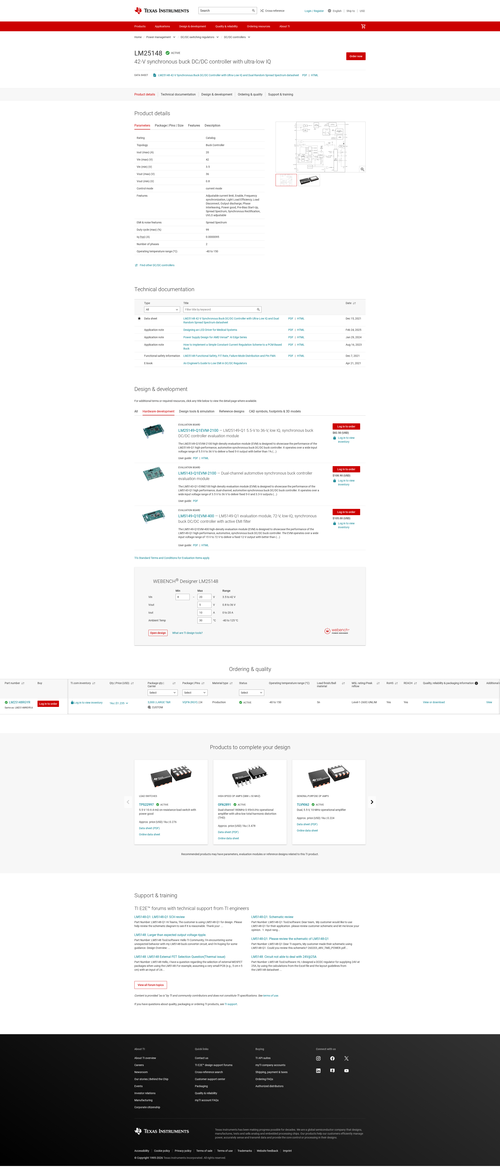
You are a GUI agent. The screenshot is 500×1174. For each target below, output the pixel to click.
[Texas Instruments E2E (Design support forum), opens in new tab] (332, 1072)
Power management (158, 37)
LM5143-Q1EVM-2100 (197, 473)
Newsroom (141, 1072)
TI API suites (263, 1058)
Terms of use (225, 1150)
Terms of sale (204, 1150)
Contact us (201, 1058)
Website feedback (267, 1150)
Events (138, 1086)
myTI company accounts (270, 1065)
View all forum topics (151, 985)
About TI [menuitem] (284, 26)
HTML (314, 75)
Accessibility (141, 1150)
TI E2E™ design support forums (213, 1065)
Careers (139, 1065)
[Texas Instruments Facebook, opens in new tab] (332, 1059)
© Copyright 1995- (148, 1157)
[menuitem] (363, 26)
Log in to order (346, 426)
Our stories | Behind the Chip (151, 1079)
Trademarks (245, 1150)
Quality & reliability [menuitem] (226, 26)
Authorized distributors (269, 1086)
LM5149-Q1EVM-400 (196, 516)
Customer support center (210, 1079)
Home (138, 37)
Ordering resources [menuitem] (258, 26)
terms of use (270, 995)
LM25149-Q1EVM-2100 (198, 430)
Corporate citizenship (147, 1107)
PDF (304, 75)
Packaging (201, 1086)
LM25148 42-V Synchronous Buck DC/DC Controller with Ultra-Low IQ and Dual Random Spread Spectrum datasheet (228, 75)
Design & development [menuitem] (192, 26)
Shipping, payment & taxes (271, 1072)
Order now (356, 56)
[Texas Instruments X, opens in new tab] (346, 1059)
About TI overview (145, 1058)
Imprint (287, 1150)
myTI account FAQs (207, 1100)
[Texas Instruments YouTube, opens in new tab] (346, 1072)
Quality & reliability (206, 1093)
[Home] (161, 10)
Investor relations (144, 1093)
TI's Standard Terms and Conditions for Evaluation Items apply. (172, 557)
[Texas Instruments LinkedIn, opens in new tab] (318, 1072)
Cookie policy (162, 1150)
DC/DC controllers (235, 37)
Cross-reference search (209, 1072)
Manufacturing (143, 1100)
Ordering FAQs (264, 1079)
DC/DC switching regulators (197, 37)
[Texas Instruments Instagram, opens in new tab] (318, 1059)
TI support (231, 1004)
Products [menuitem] (140, 26)
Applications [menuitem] (162, 26)
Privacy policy (183, 1150)
